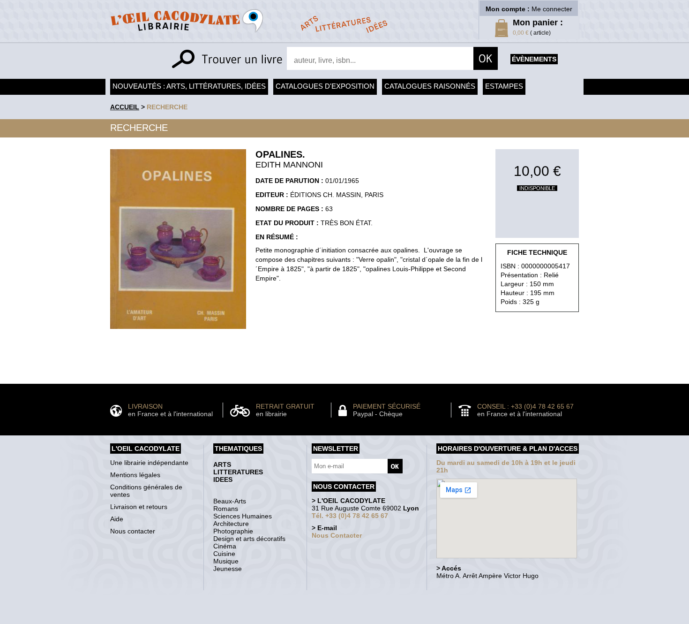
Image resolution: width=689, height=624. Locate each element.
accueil (124, 107)
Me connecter (552, 9)
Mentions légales (135, 475)
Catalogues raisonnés (429, 86)
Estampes (504, 86)
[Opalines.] (178, 331)
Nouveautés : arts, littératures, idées (189, 86)
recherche (167, 107)
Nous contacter (132, 531)
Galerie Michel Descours (342, 619)
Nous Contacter (337, 535)
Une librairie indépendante (149, 462)
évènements (534, 59)
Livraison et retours (138, 506)
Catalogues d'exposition (325, 86)
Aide (116, 519)
